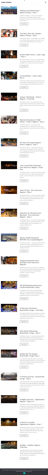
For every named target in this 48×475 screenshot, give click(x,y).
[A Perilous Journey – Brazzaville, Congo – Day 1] (9, 376)
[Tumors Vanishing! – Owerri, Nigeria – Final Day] (9, 96)
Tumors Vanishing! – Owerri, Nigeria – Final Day (30, 98)
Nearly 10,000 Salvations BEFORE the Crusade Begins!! (31, 239)
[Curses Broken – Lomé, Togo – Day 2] (9, 75)
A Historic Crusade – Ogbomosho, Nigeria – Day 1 (31, 423)
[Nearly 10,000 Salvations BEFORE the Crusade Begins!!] (9, 237)
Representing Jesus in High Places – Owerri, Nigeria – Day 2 (32, 121)
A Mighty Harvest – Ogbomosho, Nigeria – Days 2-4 (32, 400)
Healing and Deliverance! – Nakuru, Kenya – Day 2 (30, 11)
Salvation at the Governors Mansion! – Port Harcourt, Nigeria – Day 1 (30, 215)
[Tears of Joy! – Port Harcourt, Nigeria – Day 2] (9, 189)
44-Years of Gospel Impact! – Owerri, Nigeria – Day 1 (31, 143)
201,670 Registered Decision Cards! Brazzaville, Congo (31, 286)
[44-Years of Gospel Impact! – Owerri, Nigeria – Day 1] (9, 142)
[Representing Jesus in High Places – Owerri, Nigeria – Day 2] (9, 119)
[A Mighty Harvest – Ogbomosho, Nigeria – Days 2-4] (9, 399)
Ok (24, 473)
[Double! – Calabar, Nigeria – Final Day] (9, 444)
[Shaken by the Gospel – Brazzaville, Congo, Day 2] (9, 353)
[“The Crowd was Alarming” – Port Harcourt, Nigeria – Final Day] (9, 165)
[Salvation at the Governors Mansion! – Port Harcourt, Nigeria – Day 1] (9, 212)
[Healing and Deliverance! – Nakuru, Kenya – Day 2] (9, 10)
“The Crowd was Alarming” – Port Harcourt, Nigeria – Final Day (31, 167)
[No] (46, 471)
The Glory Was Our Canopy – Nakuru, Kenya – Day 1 (31, 34)
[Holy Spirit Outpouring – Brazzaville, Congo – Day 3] (9, 330)
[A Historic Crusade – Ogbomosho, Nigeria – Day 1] (9, 422)
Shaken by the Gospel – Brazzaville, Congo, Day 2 (29, 355)
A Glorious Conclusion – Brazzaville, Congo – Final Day (31, 309)
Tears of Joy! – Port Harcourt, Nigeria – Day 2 (31, 191)
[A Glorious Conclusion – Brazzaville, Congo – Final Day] (9, 307)
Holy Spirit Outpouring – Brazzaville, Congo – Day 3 (30, 332)
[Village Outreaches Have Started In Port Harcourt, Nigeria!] (9, 260)
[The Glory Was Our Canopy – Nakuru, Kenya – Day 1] (9, 33)
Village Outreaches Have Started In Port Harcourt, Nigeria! (29, 262)
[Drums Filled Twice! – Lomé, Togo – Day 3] (9, 54)
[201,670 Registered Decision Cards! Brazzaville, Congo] (9, 285)
